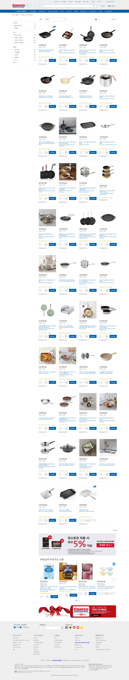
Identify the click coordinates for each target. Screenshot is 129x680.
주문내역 (36, 649)
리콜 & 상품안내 (58, 642)
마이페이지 (36, 647)
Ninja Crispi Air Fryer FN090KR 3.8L (67, 589)
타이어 (62, 11)
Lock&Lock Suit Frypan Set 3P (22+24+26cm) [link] (106, 194)
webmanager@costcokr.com (66, 667)
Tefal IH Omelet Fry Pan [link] (44, 51)
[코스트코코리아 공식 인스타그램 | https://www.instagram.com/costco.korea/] (74, 628)
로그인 (103, 6)
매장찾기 (43, 625)
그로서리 (69, 11)
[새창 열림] (15, 672)
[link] (47, 41)
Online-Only (83, 11)
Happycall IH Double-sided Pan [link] (86, 511)
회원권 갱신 (36, 640)
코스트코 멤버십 (38, 635)
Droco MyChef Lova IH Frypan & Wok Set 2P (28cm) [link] (87, 53)
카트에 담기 (52, 60)
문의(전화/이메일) (58, 640)
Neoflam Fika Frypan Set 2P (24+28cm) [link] (65, 191)
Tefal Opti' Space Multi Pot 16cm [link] (107, 98)
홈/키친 (17, 14)
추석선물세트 (108, 11)
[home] (18, 6)
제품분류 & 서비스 (17, 645)
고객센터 (57, 635)
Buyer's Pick (42, 11)
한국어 (99, 1)
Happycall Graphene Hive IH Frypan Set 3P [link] (47, 191)
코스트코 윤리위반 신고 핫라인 (103, 649)
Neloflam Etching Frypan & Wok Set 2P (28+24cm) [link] (67, 421)
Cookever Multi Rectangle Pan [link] (46, 282)
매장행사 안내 (78, 645)
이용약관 (48, 660)
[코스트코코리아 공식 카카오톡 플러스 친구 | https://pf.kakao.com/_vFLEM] (70, 628)
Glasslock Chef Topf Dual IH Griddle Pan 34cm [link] (108, 237)
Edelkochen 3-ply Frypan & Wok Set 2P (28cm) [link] (47, 467)
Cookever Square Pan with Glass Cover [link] (66, 328)
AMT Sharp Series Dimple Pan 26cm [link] (87, 373)
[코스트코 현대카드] (77, 554)
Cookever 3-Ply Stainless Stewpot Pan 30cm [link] (46, 237)
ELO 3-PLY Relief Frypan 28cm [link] (107, 282)
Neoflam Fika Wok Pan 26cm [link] (106, 373)
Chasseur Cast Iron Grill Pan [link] (65, 511)
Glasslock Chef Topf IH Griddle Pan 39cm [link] (47, 144)
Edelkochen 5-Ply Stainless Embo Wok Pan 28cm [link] (87, 328)
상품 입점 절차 (99, 642)
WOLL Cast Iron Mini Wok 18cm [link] (66, 465)
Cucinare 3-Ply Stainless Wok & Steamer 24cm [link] (86, 283)
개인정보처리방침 (57, 660)
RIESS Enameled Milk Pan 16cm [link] (66, 97)
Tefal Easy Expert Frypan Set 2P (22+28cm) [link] (66, 145)
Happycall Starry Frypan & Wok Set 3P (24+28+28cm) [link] (87, 237)
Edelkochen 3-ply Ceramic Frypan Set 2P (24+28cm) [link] (46, 329)
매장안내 (77, 638)
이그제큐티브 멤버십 (38, 642)
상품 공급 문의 (99, 638)
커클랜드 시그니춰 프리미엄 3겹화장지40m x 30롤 (48, 587)
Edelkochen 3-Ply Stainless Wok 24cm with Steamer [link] (86, 191)
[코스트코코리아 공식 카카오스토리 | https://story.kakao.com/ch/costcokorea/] (81, 628)
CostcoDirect (92, 11)
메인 (13, 14)
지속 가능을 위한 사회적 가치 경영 (21, 640)
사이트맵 (42, 660)
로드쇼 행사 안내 (79, 647)
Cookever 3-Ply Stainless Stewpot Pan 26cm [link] (107, 421)
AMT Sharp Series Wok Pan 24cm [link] (107, 465)
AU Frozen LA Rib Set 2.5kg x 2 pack (86, 588)
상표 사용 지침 (85, 660)
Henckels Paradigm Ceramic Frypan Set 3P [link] (67, 237)
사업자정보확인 (24, 668)
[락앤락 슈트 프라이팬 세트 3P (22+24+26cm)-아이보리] (100, 183)
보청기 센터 (77, 640)
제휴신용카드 (37, 651)
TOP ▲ (115, 530)
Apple (100, 11)
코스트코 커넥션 (16, 647)
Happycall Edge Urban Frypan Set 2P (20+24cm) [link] (107, 329)
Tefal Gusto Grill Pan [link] (84, 144)
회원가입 (36, 638)
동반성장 (98, 647)
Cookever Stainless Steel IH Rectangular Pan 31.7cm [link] (85, 467)
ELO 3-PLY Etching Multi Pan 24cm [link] (67, 281)
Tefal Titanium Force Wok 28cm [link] (46, 97)
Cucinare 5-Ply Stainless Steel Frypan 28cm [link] (66, 375)
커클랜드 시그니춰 (17, 642)
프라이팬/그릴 (29, 14)
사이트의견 (56, 645)
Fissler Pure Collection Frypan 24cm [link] (108, 144)
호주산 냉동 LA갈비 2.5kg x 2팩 (86, 586)
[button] (94, 6)
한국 (113, 1)
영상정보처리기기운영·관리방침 (71, 660)
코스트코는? (16, 638)
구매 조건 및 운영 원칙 (101, 640)
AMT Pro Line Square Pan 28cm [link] (46, 511)
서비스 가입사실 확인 (93, 670)
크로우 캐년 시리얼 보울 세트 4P (106, 586)
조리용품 (23, 14)
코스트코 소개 (17, 635)
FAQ (55, 638)
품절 (88, 520)
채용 (14, 649)
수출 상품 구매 (57, 647)
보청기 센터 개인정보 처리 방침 (82, 642)
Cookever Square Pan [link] (44, 373)
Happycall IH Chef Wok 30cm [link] (86, 97)
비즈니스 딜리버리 (53, 11)
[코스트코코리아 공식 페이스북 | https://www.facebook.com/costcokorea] (66, 628)
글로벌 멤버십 (37, 654)
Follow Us (69, 625)
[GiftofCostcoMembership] (77, 616)
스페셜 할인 (33, 11)
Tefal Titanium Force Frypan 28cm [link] (107, 52)
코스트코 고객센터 (20, 625)
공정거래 (98, 645)
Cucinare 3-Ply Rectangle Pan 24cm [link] (67, 52)
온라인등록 (36, 645)
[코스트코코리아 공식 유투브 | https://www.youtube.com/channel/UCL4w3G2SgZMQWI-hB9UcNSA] (78, 628)
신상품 (76, 11)
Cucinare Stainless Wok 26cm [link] (45, 419)
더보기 (14, 62)
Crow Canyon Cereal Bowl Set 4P (105, 588)
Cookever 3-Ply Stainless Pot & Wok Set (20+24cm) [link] (87, 421)
